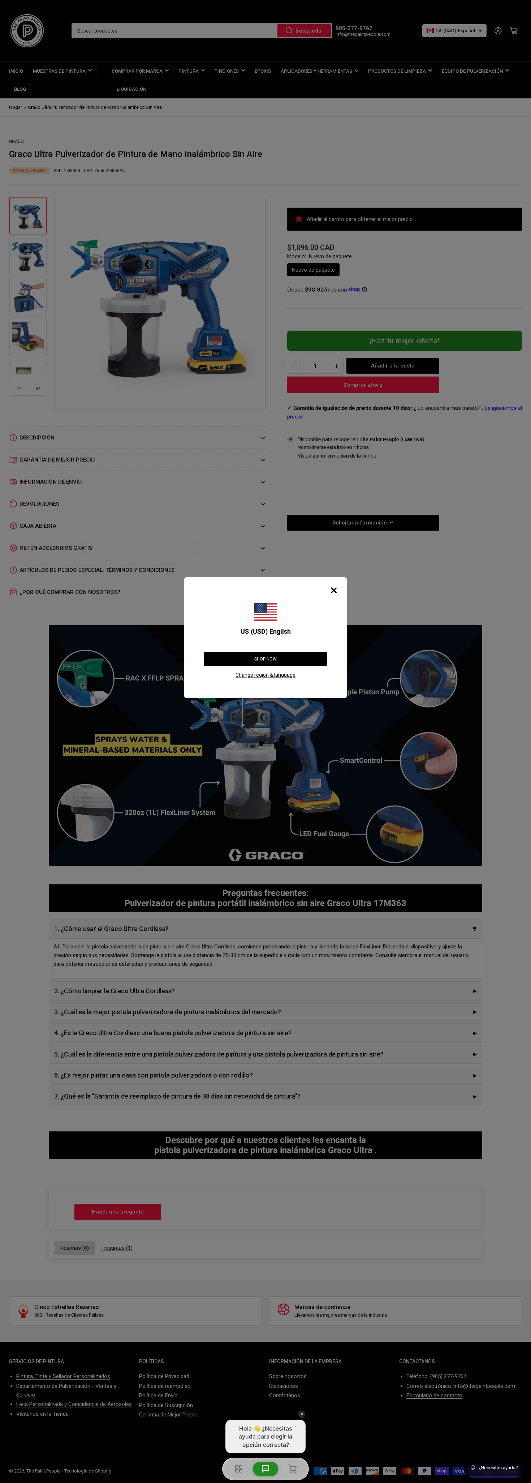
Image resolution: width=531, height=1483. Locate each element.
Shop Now (265, 659)
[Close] (333, 590)
